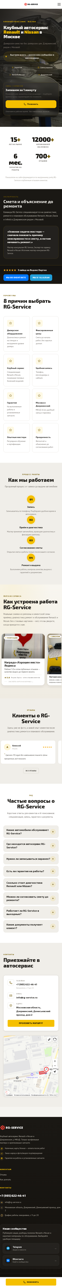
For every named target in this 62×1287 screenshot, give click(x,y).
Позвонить (32, 104)
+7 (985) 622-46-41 (26, 984)
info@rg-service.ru (26, 997)
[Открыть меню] (59, 4)
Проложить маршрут (31, 1023)
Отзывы (3, 1174)
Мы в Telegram (41, 277)
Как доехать (5, 1179)
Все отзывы (31, 771)
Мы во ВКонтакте (16, 277)
